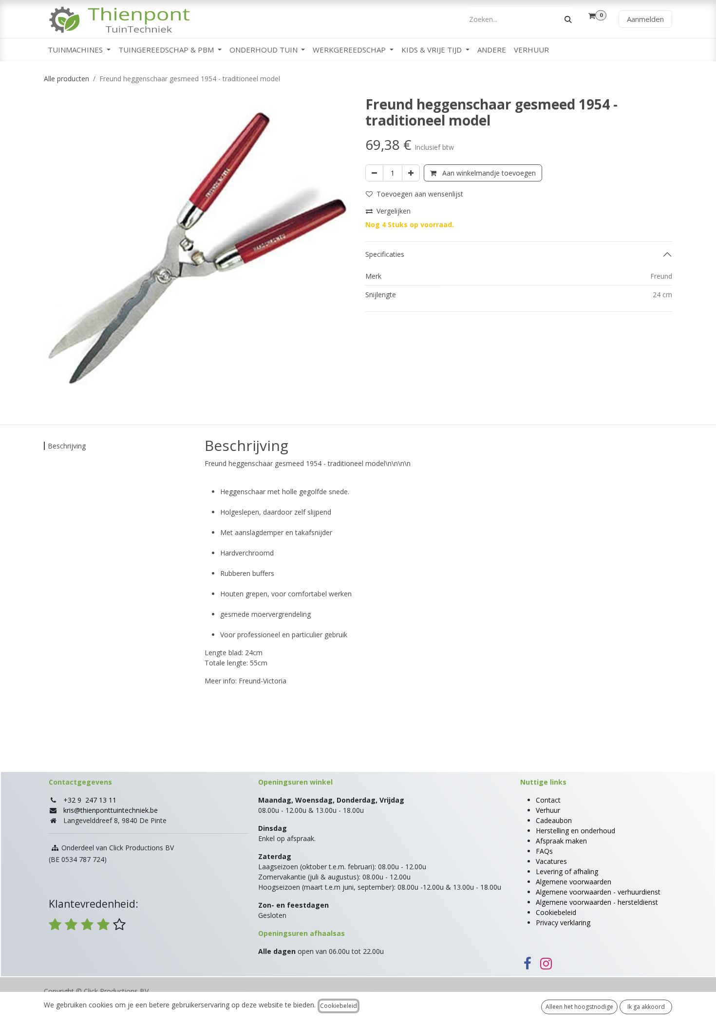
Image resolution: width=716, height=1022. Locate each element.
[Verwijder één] (374, 172)
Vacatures (551, 861)
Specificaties (384, 254)
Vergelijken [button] (394, 210)
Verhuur (548, 810)
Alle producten (66, 78)
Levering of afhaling (567, 871)
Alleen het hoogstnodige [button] (579, 1007)
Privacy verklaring (563, 922)
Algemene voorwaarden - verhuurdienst (598, 891)
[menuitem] (79, 49)
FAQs (544, 851)
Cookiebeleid (556, 912)
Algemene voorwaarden (573, 881)
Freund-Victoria (262, 680)
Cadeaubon (554, 820)
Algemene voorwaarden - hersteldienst (597, 902)
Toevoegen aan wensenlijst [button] (420, 193)
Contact (548, 800)
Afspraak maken (561, 840)
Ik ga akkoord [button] (646, 1007)
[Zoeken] (568, 19)
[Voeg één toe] (411, 172)
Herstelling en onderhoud (575, 830)
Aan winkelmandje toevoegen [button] (488, 173)
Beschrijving (67, 445)
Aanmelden (645, 19)
